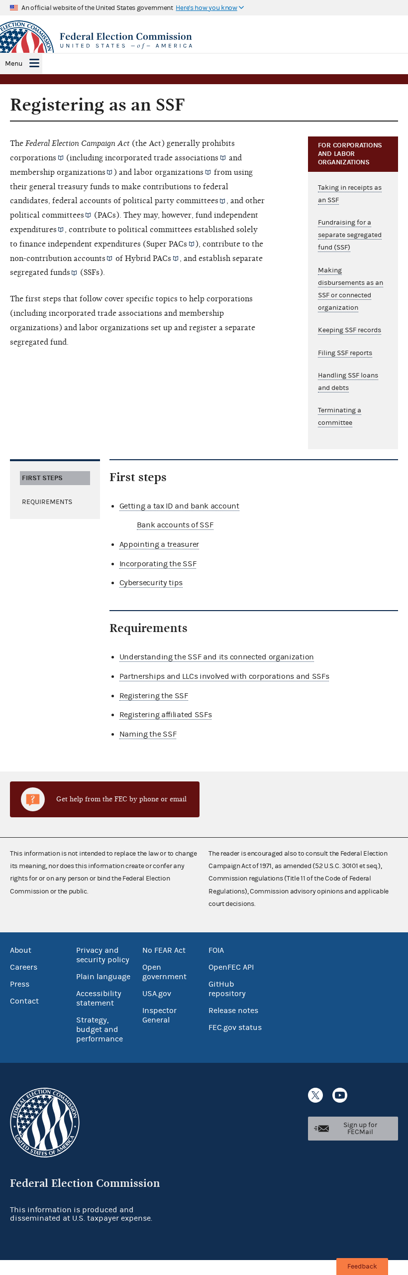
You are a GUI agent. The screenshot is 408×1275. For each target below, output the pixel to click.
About (20, 950)
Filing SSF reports (345, 353)
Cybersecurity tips (151, 582)
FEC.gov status (235, 1027)
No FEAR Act (164, 950)
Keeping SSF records (349, 330)
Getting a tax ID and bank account (179, 506)
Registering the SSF (153, 695)
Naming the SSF (148, 734)
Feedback (362, 1267)
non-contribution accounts (57, 258)
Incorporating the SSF (158, 563)
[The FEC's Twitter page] (315, 1095)
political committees (47, 215)
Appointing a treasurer (159, 544)
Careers (23, 967)
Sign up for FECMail (360, 1128)
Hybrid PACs (148, 258)
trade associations (186, 157)
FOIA (216, 950)
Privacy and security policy (102, 955)
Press (19, 984)
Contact (24, 1001)
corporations (33, 157)
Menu (13, 64)
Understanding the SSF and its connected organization (216, 656)
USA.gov (156, 993)
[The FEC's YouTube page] (339, 1095)
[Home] (204, 40)
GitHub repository (227, 989)
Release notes (233, 1010)
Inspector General (159, 1015)
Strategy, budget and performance (99, 1029)
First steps (42, 478)
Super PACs (166, 244)
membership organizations (57, 172)
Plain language (103, 976)
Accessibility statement (98, 998)
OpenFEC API (231, 967)
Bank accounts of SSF (175, 524)
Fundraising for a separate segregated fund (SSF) (350, 235)
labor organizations (169, 172)
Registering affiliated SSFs (165, 714)
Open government (164, 972)
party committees (186, 200)
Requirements (47, 502)
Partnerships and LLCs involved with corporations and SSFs (224, 676)
